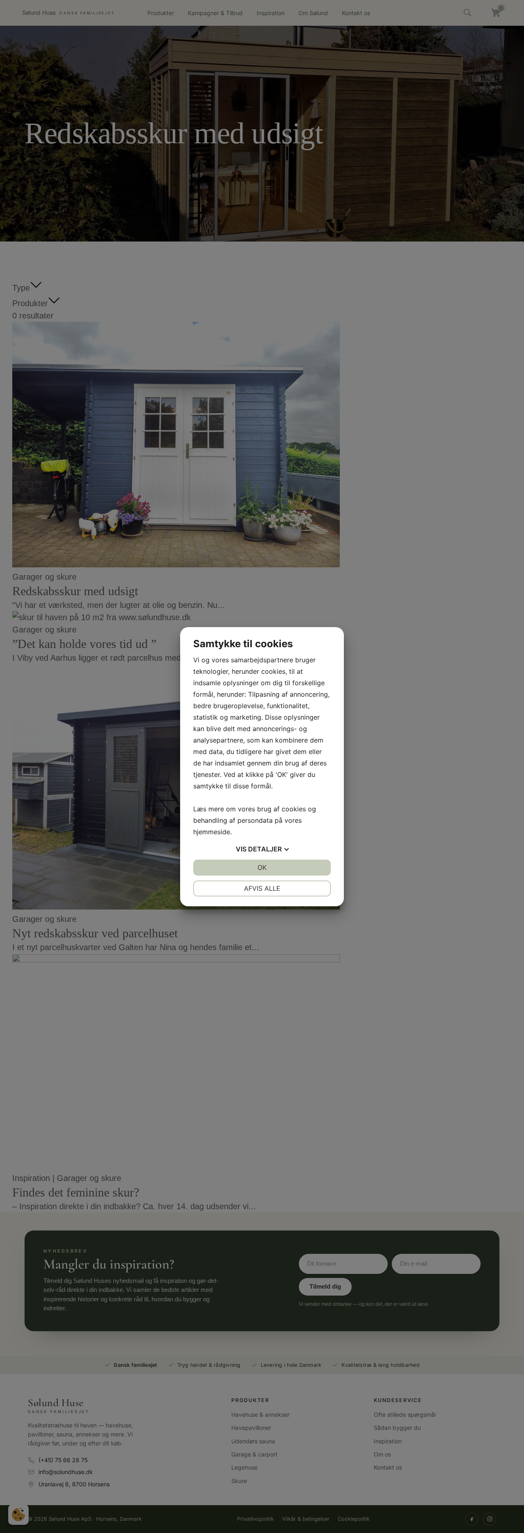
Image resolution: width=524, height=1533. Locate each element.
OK (262, 867)
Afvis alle (262, 888)
